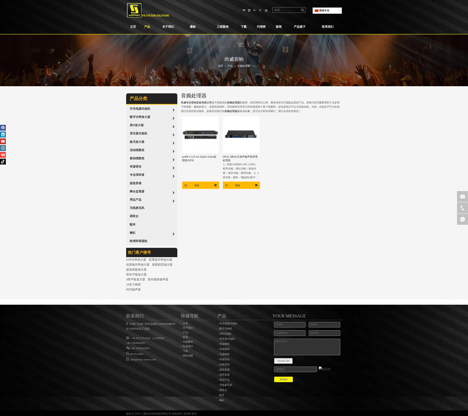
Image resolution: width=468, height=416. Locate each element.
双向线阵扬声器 (158, 279)
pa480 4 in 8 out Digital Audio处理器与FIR (199, 158)
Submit (283, 379)
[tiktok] (3, 162)
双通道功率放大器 (160, 259)
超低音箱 (224, 369)
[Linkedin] (249, 10)
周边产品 (224, 379)
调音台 (223, 390)
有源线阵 (224, 349)
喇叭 (221, 400)
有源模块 (224, 344)
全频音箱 (224, 364)
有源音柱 (224, 359)
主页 (185, 323)
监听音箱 (224, 374)
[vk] (243, 10)
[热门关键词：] (302, 10)
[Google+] (255, 10)
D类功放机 (225, 333)
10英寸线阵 (133, 284)
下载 (185, 351)
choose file (283, 360)
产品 (185, 332)
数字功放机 (225, 328)
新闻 (185, 337)
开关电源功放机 (228, 323)
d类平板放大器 (135, 279)
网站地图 (188, 355)
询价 (196, 185)
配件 (221, 395)
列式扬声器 (133, 289)
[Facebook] (266, 10)
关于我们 (188, 327)
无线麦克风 (225, 385)
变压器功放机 (227, 338)
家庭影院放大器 (162, 264)
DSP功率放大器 (136, 259)
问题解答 (188, 341)
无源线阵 (224, 354)
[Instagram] (3, 148)
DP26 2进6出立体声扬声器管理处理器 (240, 158)
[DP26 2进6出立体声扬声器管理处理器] (241, 134)
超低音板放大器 (136, 269)
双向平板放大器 (136, 274)
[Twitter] (260, 10)
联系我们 (188, 346)
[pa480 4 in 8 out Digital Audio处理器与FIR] (200, 134)
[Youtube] (3, 141)
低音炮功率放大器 (138, 264)
